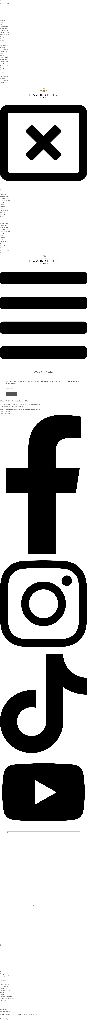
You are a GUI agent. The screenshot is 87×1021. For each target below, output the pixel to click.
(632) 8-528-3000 (5, 406)
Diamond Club (4, 30)
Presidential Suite (5, 35)
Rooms (2, 24)
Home (1, 22)
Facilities (2, 41)
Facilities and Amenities (7, 978)
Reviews (2, 47)
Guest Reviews (4, 984)
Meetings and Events (6, 976)
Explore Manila (4, 49)
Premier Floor (4, 28)
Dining (2, 37)
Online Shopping (5, 990)
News (1, 43)
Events (2, 39)
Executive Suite (4, 33)
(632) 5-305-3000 (17, 406)
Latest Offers (4, 45)
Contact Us (3, 51)
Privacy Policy (4, 1019)
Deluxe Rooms (4, 26)
